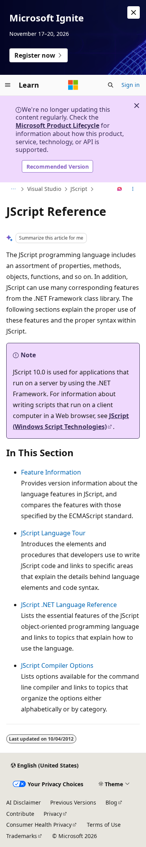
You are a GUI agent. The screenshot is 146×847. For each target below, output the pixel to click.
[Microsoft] (73, 85)
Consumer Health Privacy (39, 824)
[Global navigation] (8, 85)
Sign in (130, 84)
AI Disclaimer (23, 802)
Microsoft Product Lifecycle (57, 125)
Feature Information (51, 472)
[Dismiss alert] (133, 12)
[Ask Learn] (119, 189)
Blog (111, 802)
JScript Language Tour (53, 533)
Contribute (20, 813)
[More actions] (133, 189)
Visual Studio (44, 188)
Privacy (53, 813)
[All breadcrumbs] (13, 189)
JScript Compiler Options (57, 665)
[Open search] (110, 85)
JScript (78, 188)
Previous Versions (73, 802)
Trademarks (21, 836)
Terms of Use (104, 824)
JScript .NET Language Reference (69, 604)
